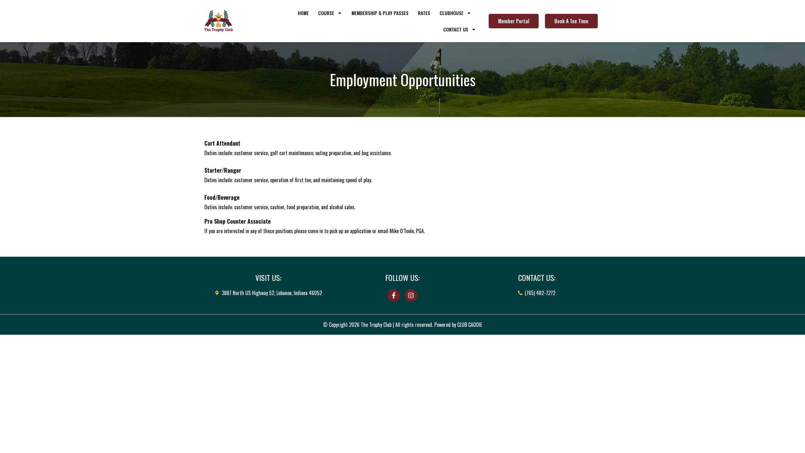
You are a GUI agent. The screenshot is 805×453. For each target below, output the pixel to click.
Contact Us (455, 29)
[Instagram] (411, 295)
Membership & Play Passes (380, 12)
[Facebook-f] (393, 295)
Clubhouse (452, 12)
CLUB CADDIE (469, 324)
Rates (424, 12)
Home (303, 12)
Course (326, 12)
